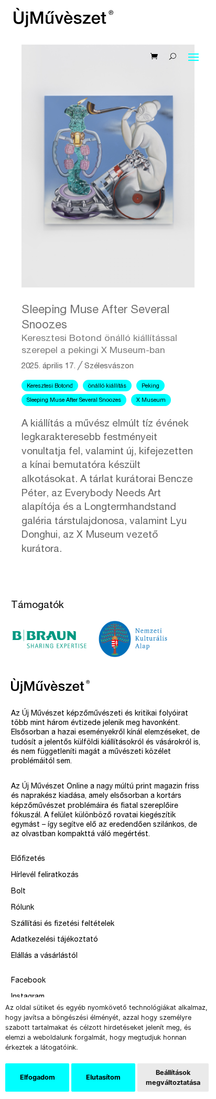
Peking (150, 386)
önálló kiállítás (107, 386)
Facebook (28, 981)
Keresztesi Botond (50, 386)
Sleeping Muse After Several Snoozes (74, 400)
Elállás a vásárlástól (44, 956)
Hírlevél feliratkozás (45, 875)
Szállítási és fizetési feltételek (62, 924)
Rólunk (22, 908)
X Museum (151, 400)
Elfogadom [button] (37, 1077)
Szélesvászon (109, 366)
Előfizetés (28, 859)
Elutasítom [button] (103, 1077)
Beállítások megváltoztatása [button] (173, 1077)
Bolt (18, 891)
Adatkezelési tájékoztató (54, 940)
